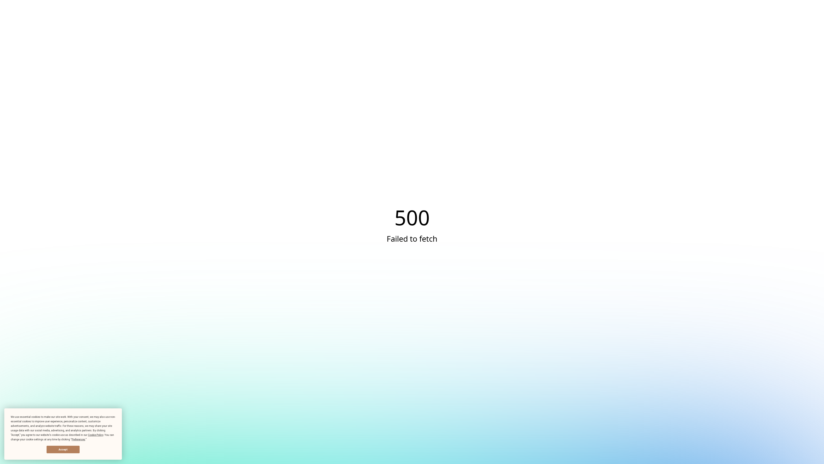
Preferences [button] (78, 439)
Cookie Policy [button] (95, 435)
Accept (63, 449)
